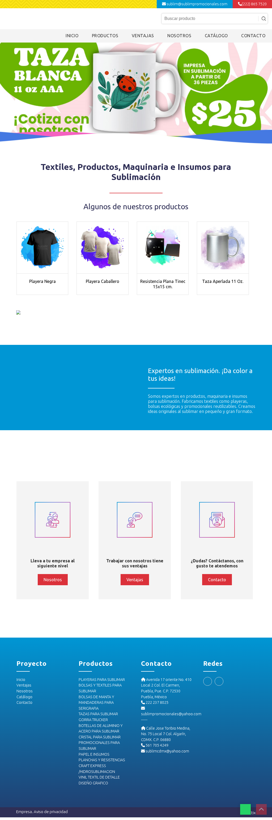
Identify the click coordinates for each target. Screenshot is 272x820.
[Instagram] (219, 681)
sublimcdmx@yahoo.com (167, 751)
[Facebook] (207, 681)
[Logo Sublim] (36, 18)
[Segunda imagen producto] (42, 247)
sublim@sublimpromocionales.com (196, 4)
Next (265, 93)
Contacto (24, 702)
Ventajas (23, 685)
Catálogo (24, 697)
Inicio (20, 679)
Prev (7, 93)
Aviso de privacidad (51, 811)
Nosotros (24, 691)
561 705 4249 (156, 745)
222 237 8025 (156, 702)
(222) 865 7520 (254, 4)
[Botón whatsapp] (245, 809)
